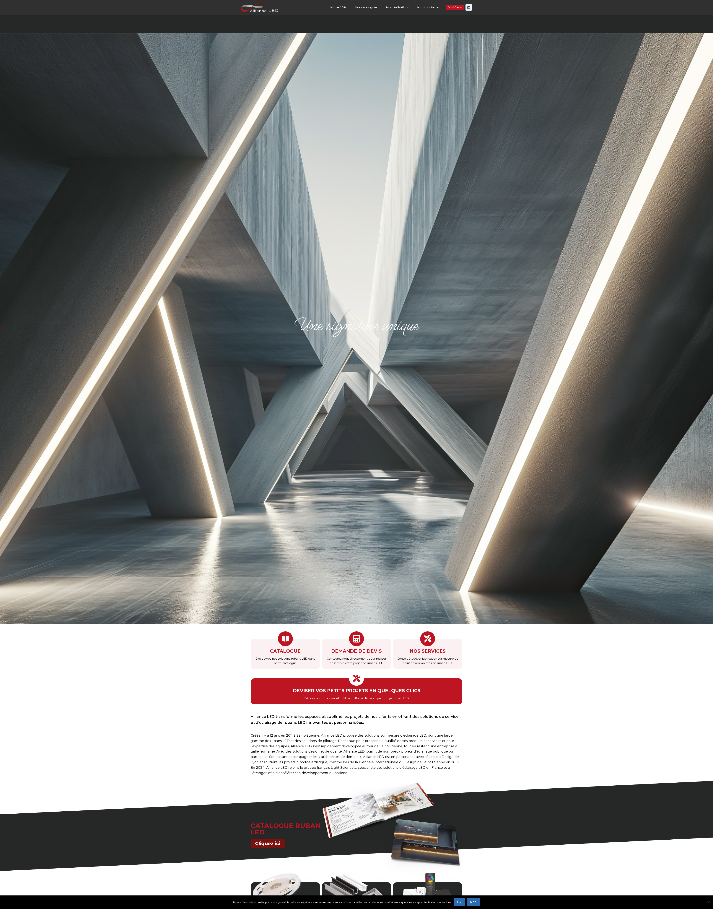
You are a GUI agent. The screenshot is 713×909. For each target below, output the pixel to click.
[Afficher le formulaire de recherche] (707, 24)
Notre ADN (338, 7)
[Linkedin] (468, 7)
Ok (459, 902)
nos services (428, 651)
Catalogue (285, 651)
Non (473, 902)
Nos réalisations (397, 7)
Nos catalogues (366, 7)
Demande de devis (356, 651)
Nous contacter (428, 7)
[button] (2, 328)
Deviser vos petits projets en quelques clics (356, 691)
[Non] (708, 902)
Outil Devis (455, 7)
